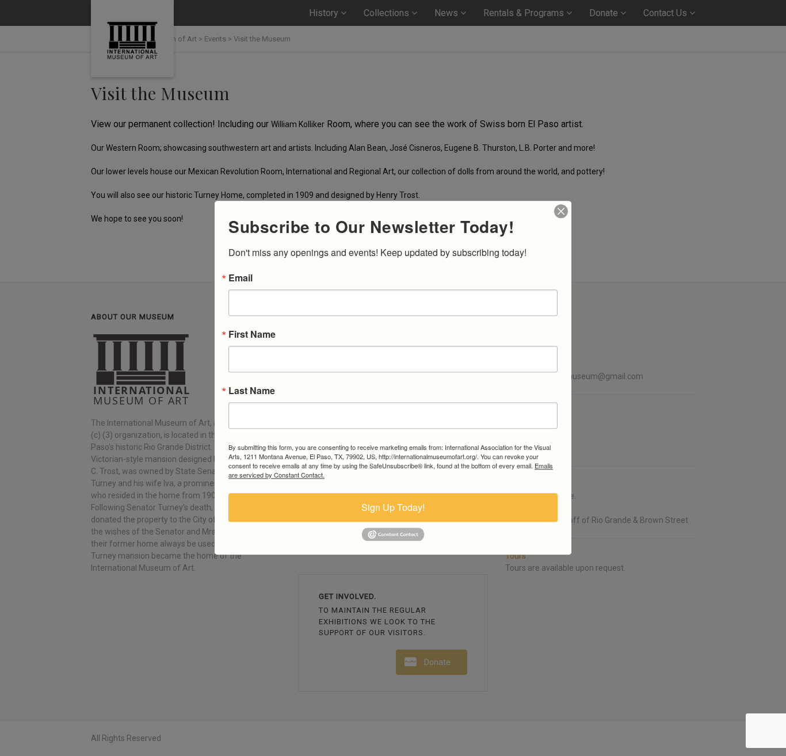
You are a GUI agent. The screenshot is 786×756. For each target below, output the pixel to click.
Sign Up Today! (393, 507)
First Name (252, 334)
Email (240, 277)
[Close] (561, 211)
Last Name (251, 390)
